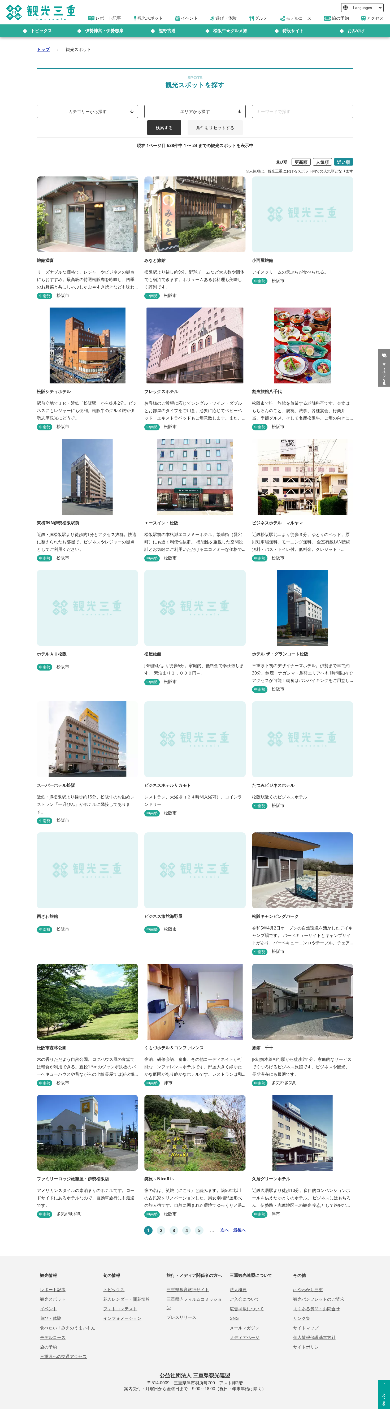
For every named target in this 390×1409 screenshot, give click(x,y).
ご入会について (244, 1299)
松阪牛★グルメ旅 (230, 30)
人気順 (322, 162)
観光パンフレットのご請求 (318, 1299)
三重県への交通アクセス (63, 1356)
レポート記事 (53, 1289)
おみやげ (356, 30)
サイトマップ (306, 1328)
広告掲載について (247, 1309)
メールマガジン (244, 1328)
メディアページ (244, 1337)
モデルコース (53, 1337)
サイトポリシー (308, 1347)
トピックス (41, 30)
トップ (43, 49)
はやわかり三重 (308, 1289)
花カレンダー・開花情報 (126, 1299)
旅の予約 (48, 1347)
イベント (48, 1309)
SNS (234, 1318)
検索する (164, 128)
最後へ (239, 1230)
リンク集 (301, 1318)
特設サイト (293, 30)
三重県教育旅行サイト (188, 1289)
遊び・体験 (50, 1318)
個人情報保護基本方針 (314, 1337)
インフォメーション (122, 1318)
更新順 (301, 162)
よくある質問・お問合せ (316, 1309)
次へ (224, 1230)
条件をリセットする (215, 128)
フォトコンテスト (120, 1309)
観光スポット (53, 1299)
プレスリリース (181, 1317)
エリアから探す (195, 111)
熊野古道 (167, 30)
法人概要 (238, 1289)
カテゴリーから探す (87, 111)
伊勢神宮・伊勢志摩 (104, 30)
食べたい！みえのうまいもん (67, 1328)
